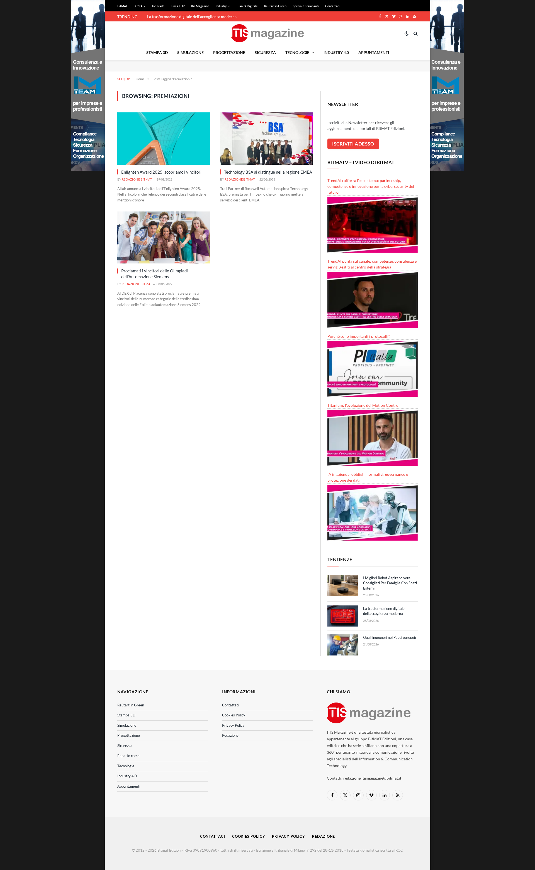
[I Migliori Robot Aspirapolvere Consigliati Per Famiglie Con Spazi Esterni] (342, 585)
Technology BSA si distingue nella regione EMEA (268, 171)
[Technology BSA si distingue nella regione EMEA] (266, 138)
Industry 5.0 (223, 6)
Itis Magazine (200, 6)
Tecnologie (297, 52)
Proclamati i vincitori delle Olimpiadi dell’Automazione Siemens (154, 273)
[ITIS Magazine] (267, 33)
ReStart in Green (275, 6)
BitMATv (139, 6)
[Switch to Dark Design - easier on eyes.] (406, 33)
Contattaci (332, 6)
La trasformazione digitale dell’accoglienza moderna (192, 16)
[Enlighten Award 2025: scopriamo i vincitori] (163, 138)
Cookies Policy (233, 715)
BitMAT (122, 6)
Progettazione (229, 52)
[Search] (415, 33)
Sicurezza (265, 52)
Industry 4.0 (336, 52)
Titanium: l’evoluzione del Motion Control (363, 405)
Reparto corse (128, 755)
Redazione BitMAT (137, 179)
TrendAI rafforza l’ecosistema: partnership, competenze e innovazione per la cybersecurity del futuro (370, 186)
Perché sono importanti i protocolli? (358, 336)
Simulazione (190, 52)
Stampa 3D (157, 52)
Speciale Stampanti (306, 6)
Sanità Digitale (248, 6)
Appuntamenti (373, 52)
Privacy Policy (233, 725)
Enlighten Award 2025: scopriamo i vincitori (161, 171)
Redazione (230, 735)
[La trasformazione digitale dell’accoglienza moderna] (342, 616)
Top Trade (158, 6)
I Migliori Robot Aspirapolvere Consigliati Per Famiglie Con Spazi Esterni (390, 583)
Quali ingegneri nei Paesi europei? (389, 637)
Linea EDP (178, 6)
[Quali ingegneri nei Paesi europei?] (342, 644)
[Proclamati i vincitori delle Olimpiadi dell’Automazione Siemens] (163, 237)
